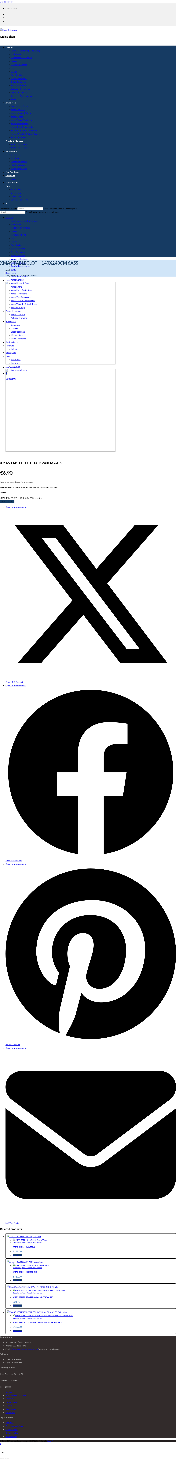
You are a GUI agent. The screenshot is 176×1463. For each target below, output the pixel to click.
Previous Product (13, 280)
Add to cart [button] (17, 1255)
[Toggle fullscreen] (3, 1458)
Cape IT (50, 1441)
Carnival (9, 217)
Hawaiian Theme (18, 234)
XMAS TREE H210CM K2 (24, 1247)
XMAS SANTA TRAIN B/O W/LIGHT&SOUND (33, 1297)
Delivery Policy (12, 1429)
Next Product (11, 367)
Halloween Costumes (20, 227)
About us (9, 1422)
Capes (14, 241)
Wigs (13, 269)
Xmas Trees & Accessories (32, 1242)
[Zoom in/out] (1, 1458)
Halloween (16, 224)
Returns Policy (12, 1433)
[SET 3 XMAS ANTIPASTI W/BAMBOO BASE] (61, 451)
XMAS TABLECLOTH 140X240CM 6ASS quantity (21, 498)
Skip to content (6, 2)
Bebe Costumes (18, 248)
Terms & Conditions (14, 1426)
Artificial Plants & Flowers (17, 1395)
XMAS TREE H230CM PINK (25, 1272)
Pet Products (11, 1402)
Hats (13, 238)
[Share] (6, 1458)
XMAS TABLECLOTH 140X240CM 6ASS (22, 275)
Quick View (36, 1236)
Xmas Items (11, 273)
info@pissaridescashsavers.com (24, 1349)
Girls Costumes (18, 252)
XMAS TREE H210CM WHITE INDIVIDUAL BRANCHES (37, 1322)
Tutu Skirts (16, 245)
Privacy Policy (11, 1436)
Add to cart (7, 502)
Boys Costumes (18, 255)
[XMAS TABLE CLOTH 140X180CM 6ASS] (61, 364)
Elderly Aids (11, 1399)
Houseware (10, 1412)
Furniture (9, 1406)
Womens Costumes (19, 259)
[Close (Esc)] (8, 1458)
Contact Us (11, 8)
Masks (14, 231)
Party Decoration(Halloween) (24, 221)
